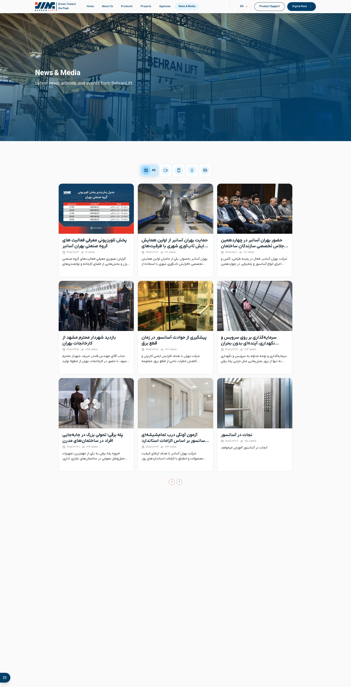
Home (90, 6)
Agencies (165, 6)
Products (127, 6)
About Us (107, 6)
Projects (146, 6)
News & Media (187, 6)
